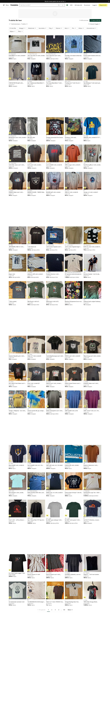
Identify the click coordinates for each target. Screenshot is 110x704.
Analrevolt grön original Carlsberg (92, 301)
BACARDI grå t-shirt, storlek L (53, 192)
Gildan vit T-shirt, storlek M (34, 356)
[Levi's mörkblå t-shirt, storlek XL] (55, 153)
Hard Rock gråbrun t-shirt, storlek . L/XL (92, 165)
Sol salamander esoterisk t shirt (16, 601)
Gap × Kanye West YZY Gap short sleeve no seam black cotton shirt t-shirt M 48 (35, 520)
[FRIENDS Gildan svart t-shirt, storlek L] (17, 181)
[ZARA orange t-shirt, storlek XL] (74, 153)
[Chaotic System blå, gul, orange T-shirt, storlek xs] (36, 399)
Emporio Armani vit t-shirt (33, 574)
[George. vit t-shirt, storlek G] (92, 181)
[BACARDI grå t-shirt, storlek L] (55, 181)
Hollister (68, 463)
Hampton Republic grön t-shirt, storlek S (16, 356)
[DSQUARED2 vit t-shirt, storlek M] (17, 44)
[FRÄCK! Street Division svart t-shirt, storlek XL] (74, 372)
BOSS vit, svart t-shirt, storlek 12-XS (92, 247)
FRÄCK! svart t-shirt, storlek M (72, 356)
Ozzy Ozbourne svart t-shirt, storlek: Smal (53, 55)
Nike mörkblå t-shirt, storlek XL (16, 465)
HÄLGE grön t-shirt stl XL (52, 301)
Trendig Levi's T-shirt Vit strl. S (72, 83)
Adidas (30, 272)
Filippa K (87, 572)
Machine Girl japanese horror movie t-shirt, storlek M (74, 301)
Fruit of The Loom (33, 54)
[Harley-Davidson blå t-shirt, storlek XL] (36, 481)
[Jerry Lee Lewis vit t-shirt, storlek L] (36, 44)
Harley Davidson (33, 491)
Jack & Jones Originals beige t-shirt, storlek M (73, 247)
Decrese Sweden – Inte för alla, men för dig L (91, 274)
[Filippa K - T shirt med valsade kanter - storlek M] (92, 563)
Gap (32, 518)
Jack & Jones (51, 245)
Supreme (87, 491)
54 (46, 572)
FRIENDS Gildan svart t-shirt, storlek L (16, 192)
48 (84, 463)
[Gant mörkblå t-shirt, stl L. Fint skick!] (36, 454)
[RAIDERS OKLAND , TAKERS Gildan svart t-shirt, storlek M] (36, 181)
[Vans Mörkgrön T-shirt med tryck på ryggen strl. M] (92, 71)
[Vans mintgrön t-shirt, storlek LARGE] (17, 481)
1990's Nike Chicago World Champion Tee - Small (90, 602)
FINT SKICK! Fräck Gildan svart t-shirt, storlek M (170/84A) (17, 383)
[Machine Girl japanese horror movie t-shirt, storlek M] (74, 290)
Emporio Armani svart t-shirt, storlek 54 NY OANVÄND (53, 574)
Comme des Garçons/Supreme (74, 272)
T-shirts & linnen (15, 24)
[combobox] (39, 5)
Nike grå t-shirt (31, 137)
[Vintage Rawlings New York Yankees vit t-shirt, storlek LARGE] (74, 590)
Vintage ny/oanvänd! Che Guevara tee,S (54, 137)
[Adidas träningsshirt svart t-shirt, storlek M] (55, 399)
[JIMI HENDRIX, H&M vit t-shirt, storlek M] (17, 235)
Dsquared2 (13, 54)
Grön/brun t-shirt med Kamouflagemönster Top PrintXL (73, 137)
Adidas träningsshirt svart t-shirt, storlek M (54, 410)
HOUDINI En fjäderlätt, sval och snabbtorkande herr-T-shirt (72, 574)
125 (64, 609)
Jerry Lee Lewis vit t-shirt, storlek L (36, 55)
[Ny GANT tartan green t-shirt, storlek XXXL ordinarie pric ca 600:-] (74, 508)
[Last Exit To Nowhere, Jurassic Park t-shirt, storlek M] (92, 508)
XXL (84, 299)
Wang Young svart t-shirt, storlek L (92, 356)
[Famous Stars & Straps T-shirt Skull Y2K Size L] (74, 481)
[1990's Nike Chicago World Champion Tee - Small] (92, 590)
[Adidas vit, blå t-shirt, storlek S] (36, 262)
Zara (68, 163)
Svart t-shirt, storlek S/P (33, 383)
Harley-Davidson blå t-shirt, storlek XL (36, 492)
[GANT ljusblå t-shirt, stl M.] (74, 399)
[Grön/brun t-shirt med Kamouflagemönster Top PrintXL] (74, 126)
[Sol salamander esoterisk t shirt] (17, 590)
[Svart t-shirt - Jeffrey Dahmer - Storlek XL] (17, 508)
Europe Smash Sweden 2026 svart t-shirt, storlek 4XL (92, 55)
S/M (66, 81)
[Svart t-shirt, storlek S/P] (36, 372)
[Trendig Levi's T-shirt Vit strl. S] (74, 71)
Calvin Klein (13, 163)
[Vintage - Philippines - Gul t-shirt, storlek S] (17, 399)
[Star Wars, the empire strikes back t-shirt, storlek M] (74, 44)
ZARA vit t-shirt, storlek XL (71, 192)
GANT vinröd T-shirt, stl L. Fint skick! (91, 410)
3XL (47, 518)
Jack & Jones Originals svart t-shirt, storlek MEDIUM (53, 247)
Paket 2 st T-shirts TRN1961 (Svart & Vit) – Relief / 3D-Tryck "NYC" (55, 602)
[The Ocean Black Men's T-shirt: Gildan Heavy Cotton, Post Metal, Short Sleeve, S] (55, 71)
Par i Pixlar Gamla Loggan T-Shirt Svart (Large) (17, 574)
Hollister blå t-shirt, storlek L (72, 465)
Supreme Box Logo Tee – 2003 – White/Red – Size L (92, 492)
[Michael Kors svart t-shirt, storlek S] (17, 126)
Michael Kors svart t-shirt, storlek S (17, 137)
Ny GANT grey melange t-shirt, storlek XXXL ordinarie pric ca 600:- (54, 520)
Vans (87, 81)
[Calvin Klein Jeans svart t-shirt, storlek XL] (17, 153)
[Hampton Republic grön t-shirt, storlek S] (17, 344)
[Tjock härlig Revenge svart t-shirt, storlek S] (55, 344)
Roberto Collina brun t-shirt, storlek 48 (91, 465)
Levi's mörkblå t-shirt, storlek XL (54, 165)
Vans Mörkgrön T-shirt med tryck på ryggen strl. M (92, 83)
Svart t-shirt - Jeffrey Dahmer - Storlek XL (17, 520)
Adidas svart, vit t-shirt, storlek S (54, 492)
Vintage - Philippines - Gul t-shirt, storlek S (17, 410)
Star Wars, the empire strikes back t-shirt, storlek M (73, 55)
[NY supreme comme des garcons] (74, 262)
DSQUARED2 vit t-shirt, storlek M (17, 55)
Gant (68, 409)
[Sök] (58, 5)
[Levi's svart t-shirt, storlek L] (36, 153)
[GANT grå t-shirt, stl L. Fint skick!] (55, 454)
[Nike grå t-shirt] (36, 126)
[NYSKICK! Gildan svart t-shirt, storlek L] (92, 372)
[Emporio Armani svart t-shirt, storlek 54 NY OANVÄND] (55, 563)
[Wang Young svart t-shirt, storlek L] (92, 344)
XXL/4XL (85, 54)
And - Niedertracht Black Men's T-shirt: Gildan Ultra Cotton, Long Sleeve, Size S (35, 83)
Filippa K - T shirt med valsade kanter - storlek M (91, 574)
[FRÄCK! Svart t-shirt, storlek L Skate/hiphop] (55, 372)
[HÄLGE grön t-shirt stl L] (36, 290)
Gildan (30, 81)
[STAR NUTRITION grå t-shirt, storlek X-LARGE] (17, 71)
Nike (30, 135)
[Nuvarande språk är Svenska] (67, 5)
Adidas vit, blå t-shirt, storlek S (35, 274)
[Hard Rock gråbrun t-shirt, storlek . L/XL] (92, 153)
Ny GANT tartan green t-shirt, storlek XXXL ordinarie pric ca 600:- (72, 520)
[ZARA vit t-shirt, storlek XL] (74, 181)
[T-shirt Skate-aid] (36, 235)
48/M (28, 518)
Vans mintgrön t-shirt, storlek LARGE (16, 492)
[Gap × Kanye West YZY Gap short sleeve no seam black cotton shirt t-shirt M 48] (36, 508)
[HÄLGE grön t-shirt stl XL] (55, 290)
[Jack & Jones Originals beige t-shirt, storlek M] (74, 235)
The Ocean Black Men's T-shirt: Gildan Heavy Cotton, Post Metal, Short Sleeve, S (54, 83)
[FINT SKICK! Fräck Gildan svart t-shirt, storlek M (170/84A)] (17, 372)
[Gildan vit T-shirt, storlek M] (36, 344)
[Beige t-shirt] (17, 262)
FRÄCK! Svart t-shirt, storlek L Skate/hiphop (53, 383)
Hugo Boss (88, 245)
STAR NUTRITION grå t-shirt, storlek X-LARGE (16, 83)
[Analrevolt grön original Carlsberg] (92, 290)
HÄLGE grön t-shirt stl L (33, 301)
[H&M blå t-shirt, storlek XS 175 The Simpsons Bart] (92, 126)
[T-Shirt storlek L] (17, 290)
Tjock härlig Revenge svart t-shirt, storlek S (54, 356)
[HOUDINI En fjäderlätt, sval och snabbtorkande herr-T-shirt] (74, 563)
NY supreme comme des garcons (73, 274)
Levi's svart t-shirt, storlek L (34, 165)
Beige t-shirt (12, 274)
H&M (87, 135)
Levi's (69, 81)
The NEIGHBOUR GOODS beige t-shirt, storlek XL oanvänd (35, 602)
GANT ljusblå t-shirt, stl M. (71, 410)
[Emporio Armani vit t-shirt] (36, 563)
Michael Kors (13, 135)
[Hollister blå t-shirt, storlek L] (74, 454)
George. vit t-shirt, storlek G (91, 192)
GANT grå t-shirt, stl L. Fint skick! (54, 465)
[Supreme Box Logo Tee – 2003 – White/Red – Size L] (92, 481)
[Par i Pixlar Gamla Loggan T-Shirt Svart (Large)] (17, 563)
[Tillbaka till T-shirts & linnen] (9, 24)
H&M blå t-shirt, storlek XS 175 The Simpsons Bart (92, 137)
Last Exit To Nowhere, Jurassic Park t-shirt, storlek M (91, 520)
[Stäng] (108, 1)
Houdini (68, 572)
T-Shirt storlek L (13, 301)
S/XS (10, 491)
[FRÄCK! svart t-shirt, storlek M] (74, 344)
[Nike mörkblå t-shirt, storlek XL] (17, 454)
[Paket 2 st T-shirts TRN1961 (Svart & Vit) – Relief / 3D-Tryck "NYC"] (55, 590)
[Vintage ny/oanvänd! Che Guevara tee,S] (55, 126)
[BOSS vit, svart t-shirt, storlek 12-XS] (92, 235)
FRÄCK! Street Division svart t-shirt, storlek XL (72, 383)
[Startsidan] (14, 5)
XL (65, 135)
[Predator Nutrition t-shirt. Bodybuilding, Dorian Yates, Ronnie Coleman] (55, 262)
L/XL (85, 163)
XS (84, 135)
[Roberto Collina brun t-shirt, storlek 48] (92, 454)
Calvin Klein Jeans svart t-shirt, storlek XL (16, 165)
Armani (31, 572)
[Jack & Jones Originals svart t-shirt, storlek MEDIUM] (55, 235)
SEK (71, 5)
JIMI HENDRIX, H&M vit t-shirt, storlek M (16, 247)
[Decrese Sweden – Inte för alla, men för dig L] (92, 262)
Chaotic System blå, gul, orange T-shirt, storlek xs (36, 410)
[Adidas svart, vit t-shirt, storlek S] (55, 481)
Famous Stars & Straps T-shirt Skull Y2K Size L (73, 492)
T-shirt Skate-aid (31, 246)
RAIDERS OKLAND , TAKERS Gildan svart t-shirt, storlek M (36, 192)
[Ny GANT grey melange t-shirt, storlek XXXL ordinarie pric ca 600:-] (55, 508)
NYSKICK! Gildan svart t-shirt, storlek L (91, 383)
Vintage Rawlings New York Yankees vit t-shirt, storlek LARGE (73, 602)
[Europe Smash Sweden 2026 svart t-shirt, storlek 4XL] (92, 44)
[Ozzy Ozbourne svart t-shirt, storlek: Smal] (55, 44)
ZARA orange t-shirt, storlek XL (72, 165)
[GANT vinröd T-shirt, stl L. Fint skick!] (92, 399)
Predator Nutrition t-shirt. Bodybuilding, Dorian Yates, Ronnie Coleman (55, 274)
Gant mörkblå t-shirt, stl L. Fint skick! (35, 465)
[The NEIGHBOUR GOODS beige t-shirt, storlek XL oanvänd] (36, 590)
